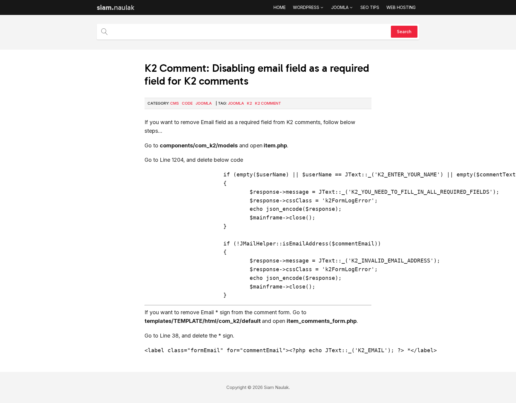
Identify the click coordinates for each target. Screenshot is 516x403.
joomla (236, 103)
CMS (174, 103)
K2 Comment (268, 103)
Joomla (204, 103)
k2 (249, 103)
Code (187, 103)
